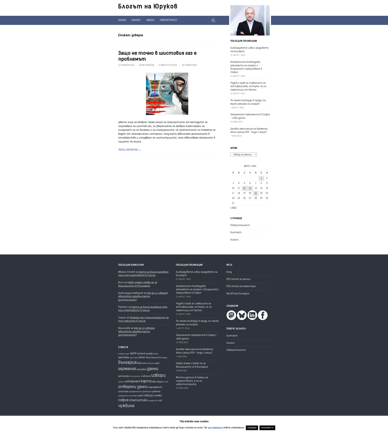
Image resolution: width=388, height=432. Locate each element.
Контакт (136, 20)
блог (148, 358)
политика (123, 392)
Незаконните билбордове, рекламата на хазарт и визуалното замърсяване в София (197, 289)
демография (124, 376)
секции (148, 395)
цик (160, 400)
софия (123, 400)
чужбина (126, 406)
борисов (155, 358)
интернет (132, 381)
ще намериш (215, 428)
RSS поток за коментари (241, 286)
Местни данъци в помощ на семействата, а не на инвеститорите (192, 381)
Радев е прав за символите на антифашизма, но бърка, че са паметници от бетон (248, 86)
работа (156, 392)
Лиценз (150, 20)
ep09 (133, 353)
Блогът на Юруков (148, 7)
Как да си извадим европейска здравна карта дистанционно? (143, 296)
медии (159, 382)
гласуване (141, 369)
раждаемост (123, 396)
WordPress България (237, 294)
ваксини (142, 363)
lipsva (155, 354)
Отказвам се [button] (267, 428)
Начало (122, 20)
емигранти (136, 376)
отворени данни (133, 387)
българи (163, 358)
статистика (138, 400)
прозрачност (135, 392)
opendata (123, 357)
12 (244, 188)
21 (256, 193)
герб (157, 363)
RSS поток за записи (238, 279)
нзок (166, 382)
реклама (133, 396)
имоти (121, 382)
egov (127, 354)
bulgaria (121, 354)
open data (134, 358)
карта (146, 381)
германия (127, 369)
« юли (233, 208)
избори (158, 375)
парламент (155, 387)
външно (150, 363)
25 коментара (189, 65)
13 (250, 188)
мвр (154, 382)
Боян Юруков (146, 65)
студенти (152, 401)
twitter (141, 357)
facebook (141, 354)
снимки (158, 396)
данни (152, 369)
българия (127, 363)
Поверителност (168, 20)
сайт (140, 396)
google (149, 354)
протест (147, 392)
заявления (146, 376)
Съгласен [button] (252, 428)
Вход (229, 272)
